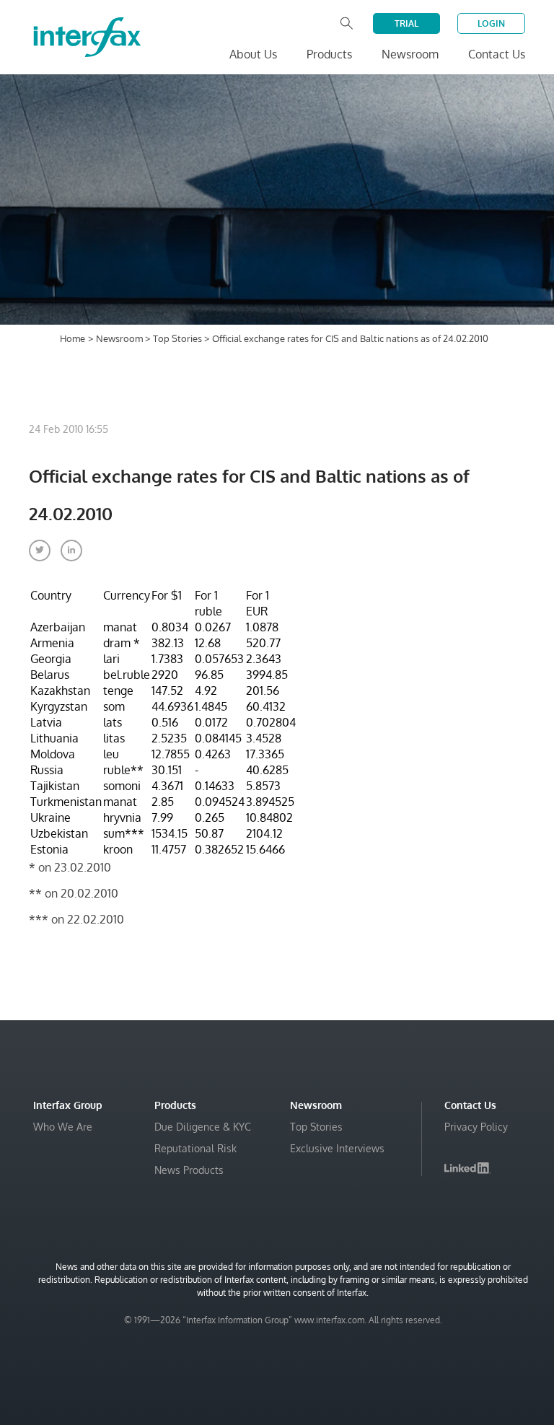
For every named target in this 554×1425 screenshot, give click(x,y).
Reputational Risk (195, 1148)
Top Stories (178, 338)
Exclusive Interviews (337, 1148)
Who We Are (62, 1127)
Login (491, 23)
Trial (406, 23)
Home (72, 338)
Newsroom (120, 338)
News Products (189, 1170)
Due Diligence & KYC (202, 1127)
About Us (253, 54)
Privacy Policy (476, 1127)
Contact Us (496, 54)
